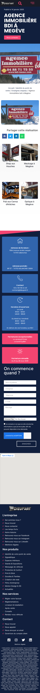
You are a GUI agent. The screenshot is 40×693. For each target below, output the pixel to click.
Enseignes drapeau (19, 91)
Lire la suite (11, 149)
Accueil (11, 88)
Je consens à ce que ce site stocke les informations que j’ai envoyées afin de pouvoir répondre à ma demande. (18, 426)
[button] (20, 3)
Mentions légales (20, 644)
